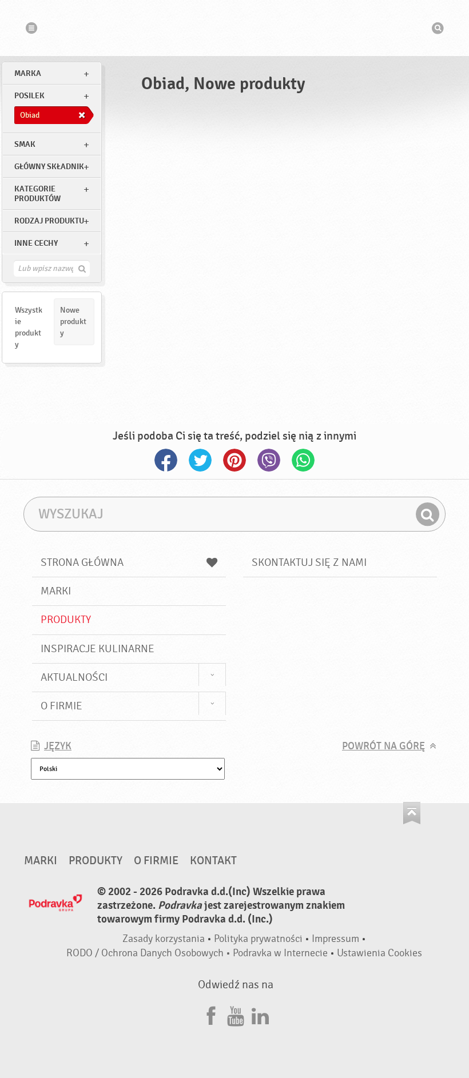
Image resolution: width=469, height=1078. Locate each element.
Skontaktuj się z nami (309, 562)
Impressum (335, 939)
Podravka (234, 28)
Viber (268, 460)
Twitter (200, 460)
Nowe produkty (73, 321)
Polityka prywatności (258, 939)
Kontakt (213, 861)
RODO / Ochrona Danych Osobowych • (149, 953)
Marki (56, 591)
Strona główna (82, 562)
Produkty (66, 619)
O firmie (61, 706)
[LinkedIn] (260, 1014)
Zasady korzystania (163, 939)
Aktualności (74, 677)
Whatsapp (303, 460)
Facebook (165, 460)
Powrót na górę (383, 746)
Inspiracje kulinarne (97, 648)
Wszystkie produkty (28, 327)
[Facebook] (211, 1014)
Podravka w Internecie (280, 953)
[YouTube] (235, 1014)
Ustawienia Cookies (379, 953)
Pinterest (234, 460)
